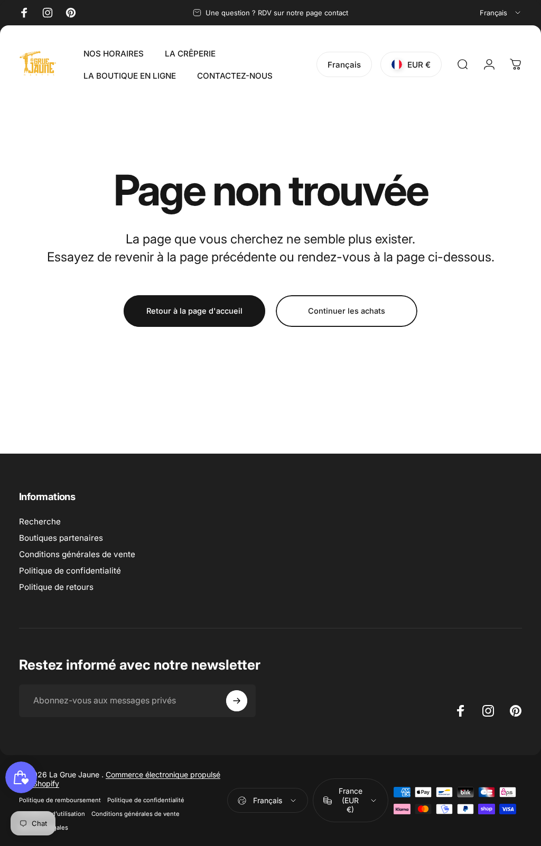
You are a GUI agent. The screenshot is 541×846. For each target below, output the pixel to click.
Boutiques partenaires (61, 538)
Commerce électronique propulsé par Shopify (119, 779)
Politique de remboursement (60, 800)
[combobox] (501, 12)
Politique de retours (56, 587)
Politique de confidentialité (70, 571)
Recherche (40, 521)
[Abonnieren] (236, 700)
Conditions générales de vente (77, 554)
